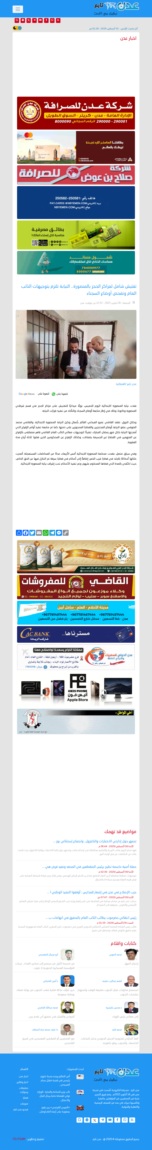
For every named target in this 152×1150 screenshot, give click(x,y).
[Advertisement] (76, 68)
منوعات (24, 1104)
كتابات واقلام (123, 943)
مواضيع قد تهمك (120, 832)
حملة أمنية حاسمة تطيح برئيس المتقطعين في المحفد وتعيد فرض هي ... (89, 867)
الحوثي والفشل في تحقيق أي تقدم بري (52, 1016)
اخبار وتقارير (22, 1082)
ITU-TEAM (19, 1139)
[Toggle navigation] (18, 9)
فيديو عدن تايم (20, 1109)
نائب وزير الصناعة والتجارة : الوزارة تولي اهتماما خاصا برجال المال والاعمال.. (53, 1096)
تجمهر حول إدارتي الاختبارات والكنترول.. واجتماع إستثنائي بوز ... (94, 841)
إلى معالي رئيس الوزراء (125, 1016)
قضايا (25, 1098)
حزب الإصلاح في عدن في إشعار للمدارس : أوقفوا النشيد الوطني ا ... (91, 892)
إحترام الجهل (131, 963)
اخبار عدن (23, 1076)
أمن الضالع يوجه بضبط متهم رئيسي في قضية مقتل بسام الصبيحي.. (55, 1080)
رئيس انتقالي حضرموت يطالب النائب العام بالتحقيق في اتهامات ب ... (91, 918)
